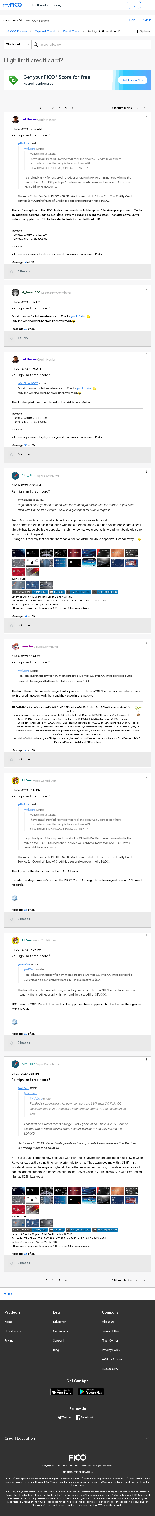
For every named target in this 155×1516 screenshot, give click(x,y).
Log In (134, 5)
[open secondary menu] (150, 5)
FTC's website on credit (110, 1505)
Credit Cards (71, 31)
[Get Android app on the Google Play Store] (91, 1391)
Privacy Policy (111, 1350)
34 (25, 616)
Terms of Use (110, 1331)
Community (60, 1331)
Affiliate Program (113, 1359)
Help (132, 20)
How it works (13, 1331)
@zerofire (24, 964)
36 (25, 910)
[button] (147, 113)
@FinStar (23, 143)
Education (59, 1321)
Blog (56, 1350)
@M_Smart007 (28, 383)
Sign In (147, 20)
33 (25, 445)
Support (58, 1340)
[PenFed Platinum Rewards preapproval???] (144, 108)
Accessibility (110, 1369)
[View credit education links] (147, 1438)
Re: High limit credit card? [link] (104, 31)
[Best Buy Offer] (137, 108)
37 (25, 1033)
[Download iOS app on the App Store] (62, 1391)
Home (8, 1321)
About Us (108, 1321)
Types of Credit (45, 31)
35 (25, 750)
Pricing (57, 5)
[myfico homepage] (12, 4)
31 (25, 262)
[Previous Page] (40, 108)
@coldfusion (78, 316)
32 (25, 329)
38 (25, 1253)
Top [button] (9, 1294)
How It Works (39, 5)
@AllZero (30, 149)
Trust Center (110, 1340)
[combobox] (91, 44)
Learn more (77, 1485)
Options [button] (145, 31)
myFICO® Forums (37, 20)
